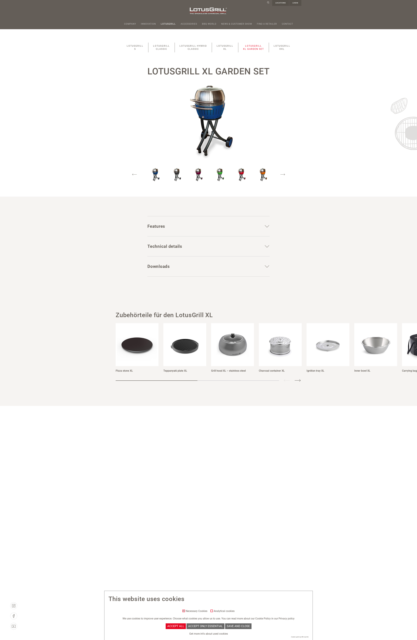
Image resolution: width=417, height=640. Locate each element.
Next (283, 174)
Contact (287, 24)
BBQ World (209, 24)
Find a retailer (267, 24)
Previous (134, 174)
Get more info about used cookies (208, 633)
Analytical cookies (224, 611)
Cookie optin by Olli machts (300, 637)
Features (156, 226)
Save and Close (238, 626)
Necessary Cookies (196, 611)
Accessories (189, 24)
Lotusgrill (168, 24)
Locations (280, 3)
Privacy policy (287, 618)
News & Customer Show (236, 24)
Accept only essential (205, 626)
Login (295, 3)
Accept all (175, 626)
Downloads (158, 266)
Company (130, 24)
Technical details (164, 246)
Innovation (148, 24)
